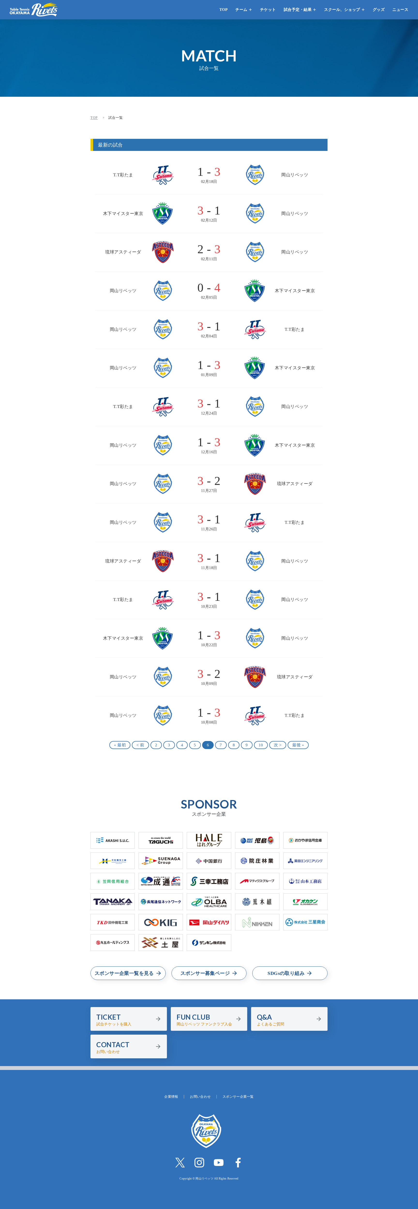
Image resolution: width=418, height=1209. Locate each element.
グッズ (379, 9)
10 (261, 745)
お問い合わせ (200, 1096)
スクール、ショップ (342, 9)
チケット (268, 9)
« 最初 (120, 745)
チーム (241, 9)
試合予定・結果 (298, 9)
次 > (278, 745)
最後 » (298, 745)
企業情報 (171, 1096)
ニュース (400, 9)
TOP (223, 9)
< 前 (140, 745)
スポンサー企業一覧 (238, 1096)
